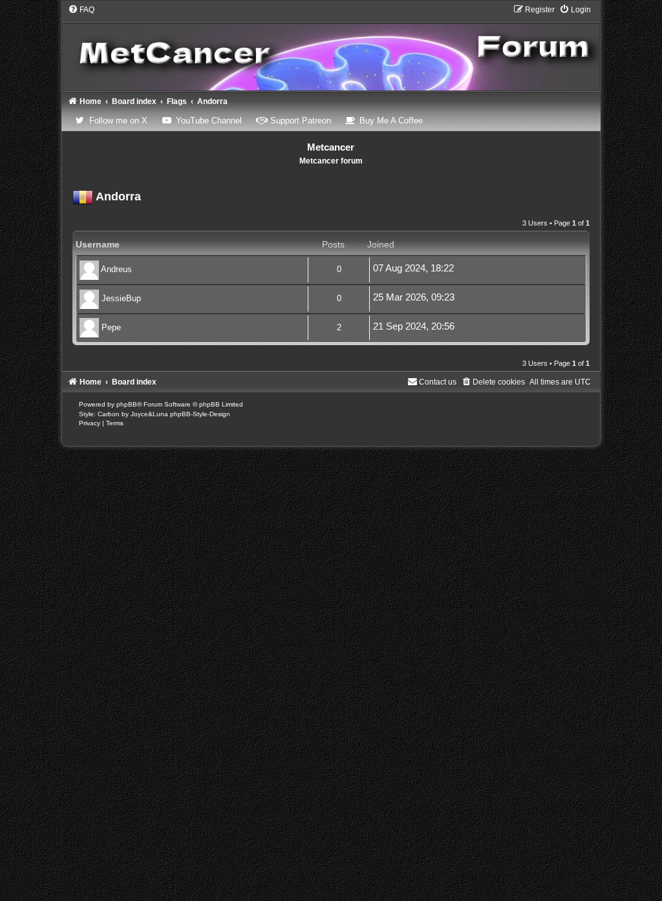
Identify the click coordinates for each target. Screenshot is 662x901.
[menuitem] (81, 9)
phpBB (126, 404)
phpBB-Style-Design (200, 414)
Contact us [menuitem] (437, 382)
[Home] (331, 47)
